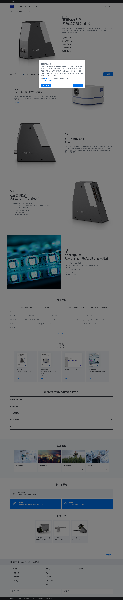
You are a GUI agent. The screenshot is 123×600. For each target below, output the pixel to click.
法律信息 (50, 81)
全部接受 (78, 85)
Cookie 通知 (44, 81)
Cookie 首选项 (46, 85)
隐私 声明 (46, 78)
